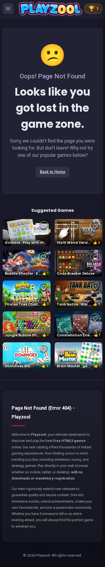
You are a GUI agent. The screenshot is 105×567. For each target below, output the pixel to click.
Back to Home (52, 172)
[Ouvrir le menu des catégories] (8, 8)
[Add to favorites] (43, 226)
